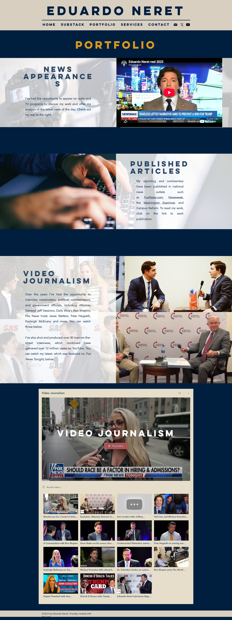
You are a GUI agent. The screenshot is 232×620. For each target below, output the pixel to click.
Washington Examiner (159, 203)
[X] (182, 24)
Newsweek (175, 197)
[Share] (179, 393)
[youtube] (188, 24)
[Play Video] (61, 506)
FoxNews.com (153, 197)
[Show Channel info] (187, 393)
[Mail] (175, 24)
